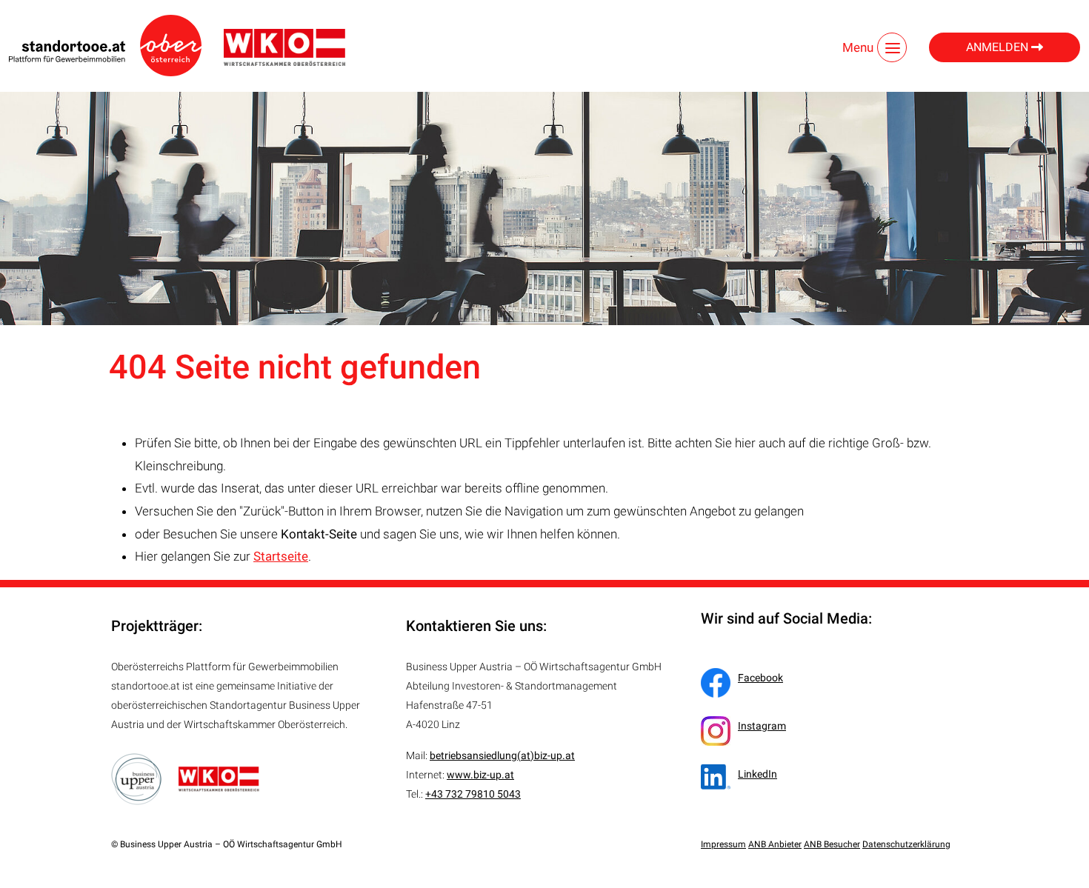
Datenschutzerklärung (906, 844)
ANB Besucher (832, 844)
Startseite (280, 556)
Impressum (723, 844)
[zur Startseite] (105, 45)
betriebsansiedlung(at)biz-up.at (502, 755)
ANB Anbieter (775, 844)
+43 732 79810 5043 (473, 794)
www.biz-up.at (480, 775)
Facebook (760, 678)
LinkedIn (757, 774)
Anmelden (998, 47)
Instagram (762, 726)
